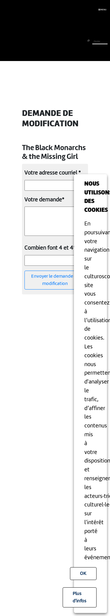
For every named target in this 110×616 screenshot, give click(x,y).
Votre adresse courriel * (52, 173)
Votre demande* (44, 200)
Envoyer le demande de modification (55, 280)
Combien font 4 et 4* (49, 248)
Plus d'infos (79, 597)
